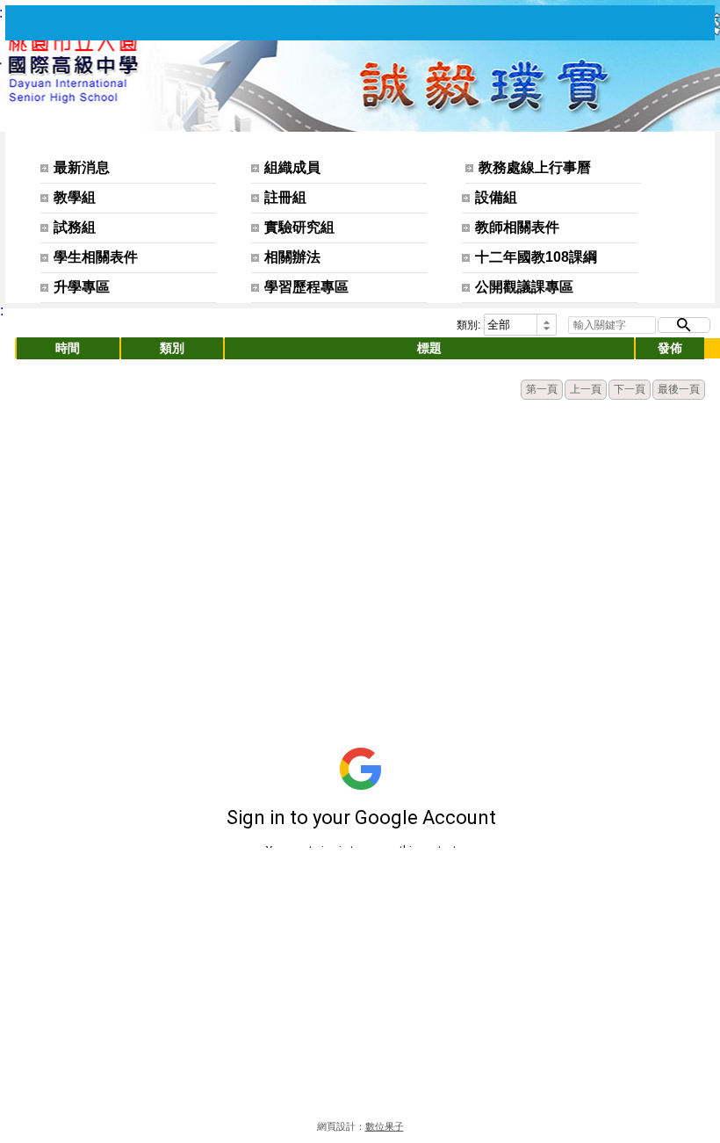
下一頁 (629, 389)
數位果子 (384, 1126)
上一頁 (585, 389)
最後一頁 (679, 389)
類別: (468, 325)
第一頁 (542, 389)
